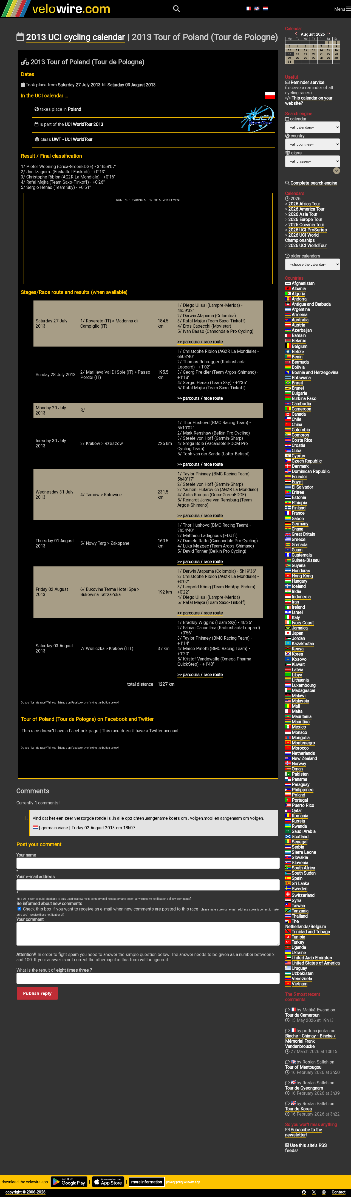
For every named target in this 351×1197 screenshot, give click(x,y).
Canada (299, 414)
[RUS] (288, 821)
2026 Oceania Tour (306, 224)
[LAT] (288, 670)
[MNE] (288, 743)
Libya (297, 674)
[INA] (288, 597)
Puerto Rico (303, 805)
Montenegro (303, 742)
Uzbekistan (302, 973)
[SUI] (288, 895)
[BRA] (288, 383)
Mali (296, 706)
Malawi (298, 695)
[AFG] (288, 283)
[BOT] (288, 378)
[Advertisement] (148, 242)
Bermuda (300, 362)
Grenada (299, 544)
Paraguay (301, 784)
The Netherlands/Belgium (305, 924)
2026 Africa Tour (304, 203)
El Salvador (302, 487)
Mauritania (302, 716)
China (297, 424)
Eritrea (298, 492)
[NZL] (288, 758)
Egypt (297, 481)
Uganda (299, 947)
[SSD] (288, 873)
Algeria (298, 293)
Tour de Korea (298, 1108)
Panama (299, 779)
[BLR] (288, 341)
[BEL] (288, 346)
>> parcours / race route (200, 341)
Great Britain (303, 534)
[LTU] (288, 680)
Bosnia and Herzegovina (315, 372)
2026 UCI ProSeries (307, 229)
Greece (298, 539)
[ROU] (288, 816)
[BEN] (288, 357)
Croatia (298, 445)
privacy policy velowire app (183, 1182)
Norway (299, 763)
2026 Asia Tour (302, 214)
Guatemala (302, 555)
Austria (298, 325)
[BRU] (288, 388)
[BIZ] (288, 351)
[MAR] (288, 748)
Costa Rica (302, 440)
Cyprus (298, 455)
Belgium (299, 346)
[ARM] (288, 314)
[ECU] (288, 477)
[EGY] (288, 482)
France (298, 513)
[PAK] (288, 774)
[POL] (288, 795)
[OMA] (288, 769)
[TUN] (288, 937)
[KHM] (288, 404)
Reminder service (307, 82)
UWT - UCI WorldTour (72, 139)
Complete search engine (314, 183)
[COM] (288, 435)
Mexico (299, 727)
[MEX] (288, 727)
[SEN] (288, 842)
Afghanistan (303, 283)
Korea (297, 654)
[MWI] (288, 696)
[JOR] (288, 638)
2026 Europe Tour (305, 219)
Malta (297, 711)
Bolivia (298, 367)
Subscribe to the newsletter (303, 1132)
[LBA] (288, 675)
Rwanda (299, 826)
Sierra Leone (304, 852)
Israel (297, 612)
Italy (296, 617)
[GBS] (288, 560)
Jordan (298, 638)
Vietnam (299, 983)
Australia (300, 319)
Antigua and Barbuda (311, 304)
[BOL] (288, 367)
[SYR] (288, 900)
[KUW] (288, 664)
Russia (298, 821)
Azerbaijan (302, 330)
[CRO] (288, 445)
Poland (74, 109)
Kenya (298, 648)
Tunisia (298, 937)
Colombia (301, 429)
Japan (297, 633)
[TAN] (288, 911)
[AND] (288, 299)
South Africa (303, 867)
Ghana (297, 529)
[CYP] (288, 456)
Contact (339, 1192)
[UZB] (288, 973)
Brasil (297, 382)
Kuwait (298, 664)
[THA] (288, 916)
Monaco (299, 732)
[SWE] (288, 889)
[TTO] (288, 932)
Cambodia (301, 403)
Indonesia (301, 596)
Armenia (299, 314)
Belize (298, 351)
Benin (297, 356)
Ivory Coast (303, 622)
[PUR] (288, 805)
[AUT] (288, 325)
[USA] (288, 963)
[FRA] (288, 513)
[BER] (288, 362)
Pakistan (300, 774)
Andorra (299, 299)
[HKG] (288, 576)
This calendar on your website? (308, 100)
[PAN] (288, 779)
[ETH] (288, 503)
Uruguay (299, 968)
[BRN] (288, 335)
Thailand (300, 916)
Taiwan (298, 905)
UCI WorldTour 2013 (84, 124)
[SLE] (288, 852)
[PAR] (288, 784)
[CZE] (288, 461)
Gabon (298, 518)
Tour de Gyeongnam (304, 1088)
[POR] (288, 800)
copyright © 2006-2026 (25, 1192)
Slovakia (300, 857)
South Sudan (304, 873)
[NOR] (288, 764)
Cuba (296, 450)
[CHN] (288, 424)
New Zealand (304, 758)
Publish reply (37, 993)
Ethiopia (299, 502)
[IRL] (288, 607)
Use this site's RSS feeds (306, 1148)
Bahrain (299, 335)
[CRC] (288, 440)
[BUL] (288, 393)
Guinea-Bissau (305, 560)
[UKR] (288, 952)
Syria (296, 900)
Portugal (300, 800)
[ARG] (288, 309)
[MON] (288, 732)
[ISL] (288, 586)
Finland (298, 507)
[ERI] (288, 492)
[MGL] (288, 738)
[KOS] (288, 659)
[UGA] (288, 947)
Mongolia (301, 737)
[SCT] (288, 836)
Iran (295, 602)
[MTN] (288, 716)
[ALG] (288, 294)
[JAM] (288, 628)
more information (146, 1182)
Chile (296, 419)
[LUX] (288, 685)
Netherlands (303, 753)
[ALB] (288, 288)
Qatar (297, 810)
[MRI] (288, 722)
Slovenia (300, 862)
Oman (297, 768)
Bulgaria (299, 393)
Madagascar (303, 690)
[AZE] (288, 330)
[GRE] (288, 539)
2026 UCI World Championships (302, 237)
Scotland (300, 836)
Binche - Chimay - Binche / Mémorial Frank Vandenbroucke (310, 1041)
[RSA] (288, 868)
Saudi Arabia (304, 831)
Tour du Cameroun (302, 1015)
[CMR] (288, 409)
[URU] (288, 968)
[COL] (288, 430)
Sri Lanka (300, 883)
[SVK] (288, 857)
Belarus (299, 340)
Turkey (298, 942)
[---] (288, 921)
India (296, 591)
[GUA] (288, 555)
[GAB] (288, 518)
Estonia (299, 497)
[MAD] (288, 690)
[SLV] (288, 487)
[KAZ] (288, 643)
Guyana (298, 565)
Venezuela (302, 978)
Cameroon (301, 409)
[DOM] (288, 471)
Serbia (298, 847)
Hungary (299, 581)
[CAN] (288, 414)
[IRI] (288, 602)
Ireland (298, 607)
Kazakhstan (303, 643)
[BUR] (288, 398)
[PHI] (288, 790)
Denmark (300, 466)
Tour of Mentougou (303, 1067)
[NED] (288, 753)
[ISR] (288, 612)
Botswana (301, 377)
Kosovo (299, 659)
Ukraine (299, 952)
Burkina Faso (304, 398)
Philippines (302, 789)
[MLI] (288, 706)
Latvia (297, 669)
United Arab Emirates (312, 957)
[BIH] (288, 372)
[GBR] (288, 534)
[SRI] (288, 883)
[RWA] (288, 826)
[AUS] (288, 320)
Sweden (299, 888)
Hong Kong (302, 575)
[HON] (288, 571)
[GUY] (288, 565)
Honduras (301, 570)
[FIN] (288, 508)
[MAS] (288, 701)
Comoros (300, 435)
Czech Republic (307, 461)
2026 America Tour (306, 209)
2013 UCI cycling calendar (75, 37)
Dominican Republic (311, 471)
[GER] (288, 524)
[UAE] (288, 958)
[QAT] (288, 810)
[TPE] (288, 906)
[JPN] (288, 633)
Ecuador (299, 476)
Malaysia (300, 701)
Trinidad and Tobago (311, 931)
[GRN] (288, 545)
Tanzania (300, 911)
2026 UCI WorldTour (307, 245)
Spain (297, 878)
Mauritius (301, 721)
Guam (297, 549)
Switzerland (303, 895)
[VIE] (288, 984)
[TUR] (288, 942)
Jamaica (300, 628)
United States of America (316, 963)
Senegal (299, 841)
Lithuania (300, 680)
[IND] (288, 591)
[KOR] (288, 654)
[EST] (288, 497)
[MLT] (288, 711)
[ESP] (288, 878)
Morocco (300, 748)
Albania (299, 288)
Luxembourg (304, 685)
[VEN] (288, 979)
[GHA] (288, 529)
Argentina (301, 309)
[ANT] (288, 304)
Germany (300, 523)
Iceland (299, 586)
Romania (300, 815)
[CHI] (288, 419)
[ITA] (288, 617)
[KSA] (288, 831)
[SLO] (288, 863)
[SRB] (288, 847)
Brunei (298, 388)
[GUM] (288, 550)
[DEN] (288, 466)
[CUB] (288, 450)
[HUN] (288, 581)
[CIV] (288, 623)
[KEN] (288, 649)
